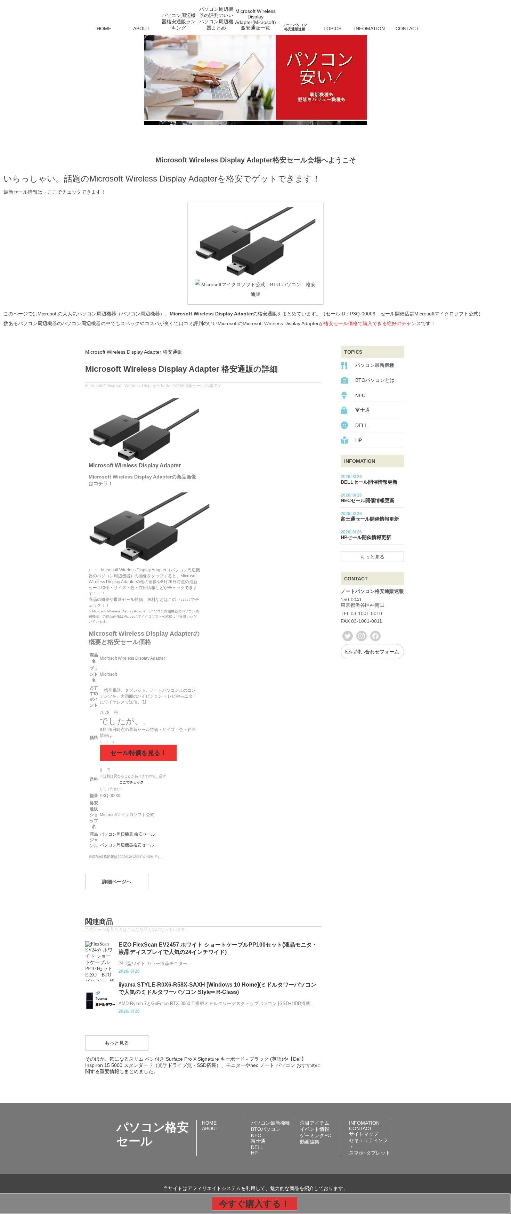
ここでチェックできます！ (76, 192)
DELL (361, 425)
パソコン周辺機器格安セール (127, 845)
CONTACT (407, 28)
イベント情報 (314, 1129)
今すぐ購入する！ (254, 1203)
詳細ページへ (116, 881)
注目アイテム (314, 1123)
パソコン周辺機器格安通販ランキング (179, 22)
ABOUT (141, 28)
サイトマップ (363, 1134)
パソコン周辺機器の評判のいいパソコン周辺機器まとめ (216, 19)
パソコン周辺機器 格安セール (127, 834)
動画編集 (309, 1141)
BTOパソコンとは (375, 380)
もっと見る (117, 1043)
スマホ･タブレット (369, 1153)
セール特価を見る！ (138, 752)
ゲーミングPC (315, 1135)
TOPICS (332, 28)
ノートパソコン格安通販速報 (295, 27)
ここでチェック (131, 782)
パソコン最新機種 (374, 365)
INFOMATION (369, 28)
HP (358, 440)
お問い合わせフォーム (374, 651)
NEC (360, 395)
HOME (104, 28)
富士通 (362, 410)
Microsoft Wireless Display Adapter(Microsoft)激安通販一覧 (255, 19)
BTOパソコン (266, 1129)
